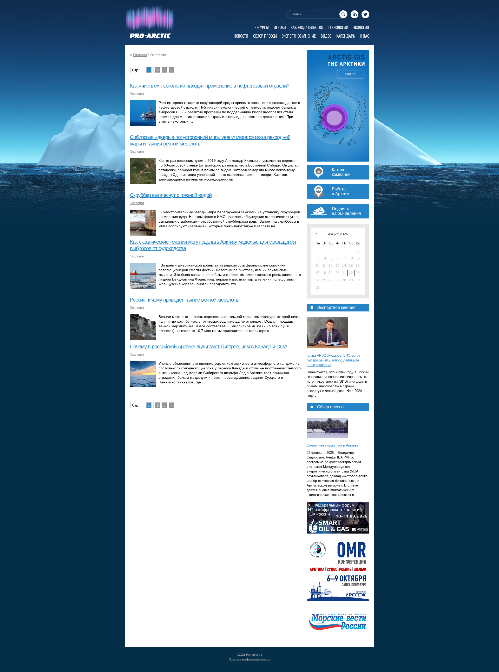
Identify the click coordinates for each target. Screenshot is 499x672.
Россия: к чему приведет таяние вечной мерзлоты (184, 300)
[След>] (359, 233)
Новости (241, 36)
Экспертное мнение (299, 36)
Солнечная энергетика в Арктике (332, 445)
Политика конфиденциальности (249, 659)
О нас (364, 36)
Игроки (280, 27)
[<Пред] (316, 233)
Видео (326, 36)
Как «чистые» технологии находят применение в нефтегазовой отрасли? (209, 86)
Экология (361, 27)
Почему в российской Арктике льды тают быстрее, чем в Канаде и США (208, 346)
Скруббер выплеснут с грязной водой (171, 195)
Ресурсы (261, 27)
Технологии (338, 27)
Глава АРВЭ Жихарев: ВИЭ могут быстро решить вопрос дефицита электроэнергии (333, 360)
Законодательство (307, 27)
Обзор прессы (265, 36)
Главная (140, 55)
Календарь (345, 36)
